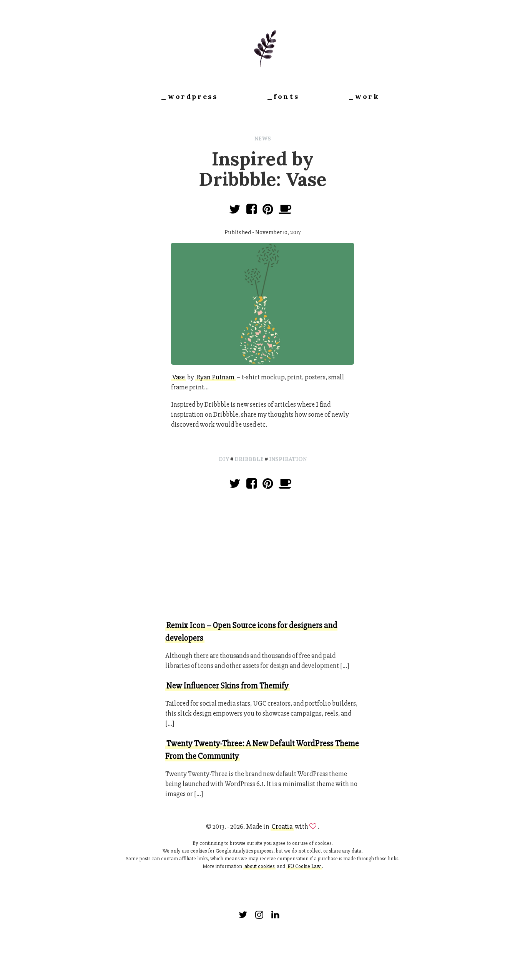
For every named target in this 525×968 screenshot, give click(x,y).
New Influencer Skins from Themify (227, 686)
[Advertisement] (262, 556)
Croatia (282, 826)
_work (364, 96)
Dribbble (249, 459)
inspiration (288, 459)
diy (224, 459)
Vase (178, 377)
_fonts (283, 96)
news (262, 138)
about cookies (259, 866)
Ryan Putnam (215, 377)
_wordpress (189, 96)
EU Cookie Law (304, 866)
